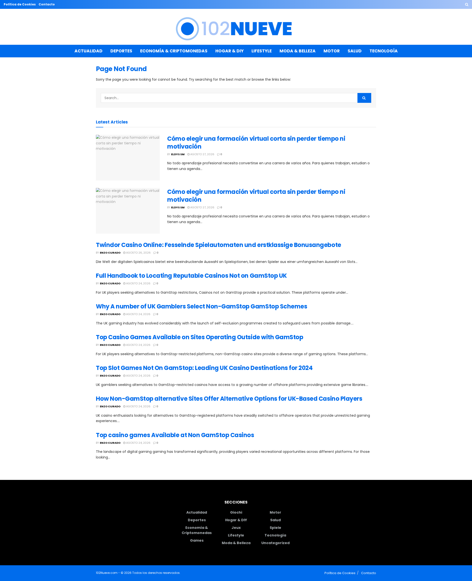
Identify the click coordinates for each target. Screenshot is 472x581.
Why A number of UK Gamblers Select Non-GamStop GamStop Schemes (201, 306)
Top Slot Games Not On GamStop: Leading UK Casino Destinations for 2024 (204, 368)
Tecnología (383, 51)
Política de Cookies (20, 4)
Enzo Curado (110, 253)
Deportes (121, 51)
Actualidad (88, 51)
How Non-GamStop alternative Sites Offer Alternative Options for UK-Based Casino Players (229, 399)
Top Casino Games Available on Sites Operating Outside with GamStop (199, 337)
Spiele (275, 527)
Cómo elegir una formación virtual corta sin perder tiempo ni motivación (256, 142)
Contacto (47, 4)
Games (197, 540)
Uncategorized (275, 542)
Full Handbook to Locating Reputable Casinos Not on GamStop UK (191, 276)
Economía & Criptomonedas (173, 51)
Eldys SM (178, 154)
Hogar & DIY (229, 51)
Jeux (236, 527)
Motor (332, 51)
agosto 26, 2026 (138, 253)
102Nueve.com (107, 573)
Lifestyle (261, 51)
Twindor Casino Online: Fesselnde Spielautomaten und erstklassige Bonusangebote (218, 245)
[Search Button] (466, 4)
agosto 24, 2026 (137, 283)
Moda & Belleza (298, 51)
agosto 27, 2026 (202, 154)
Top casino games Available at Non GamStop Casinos (175, 435)
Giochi (236, 512)
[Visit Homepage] (236, 26)
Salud (355, 51)
